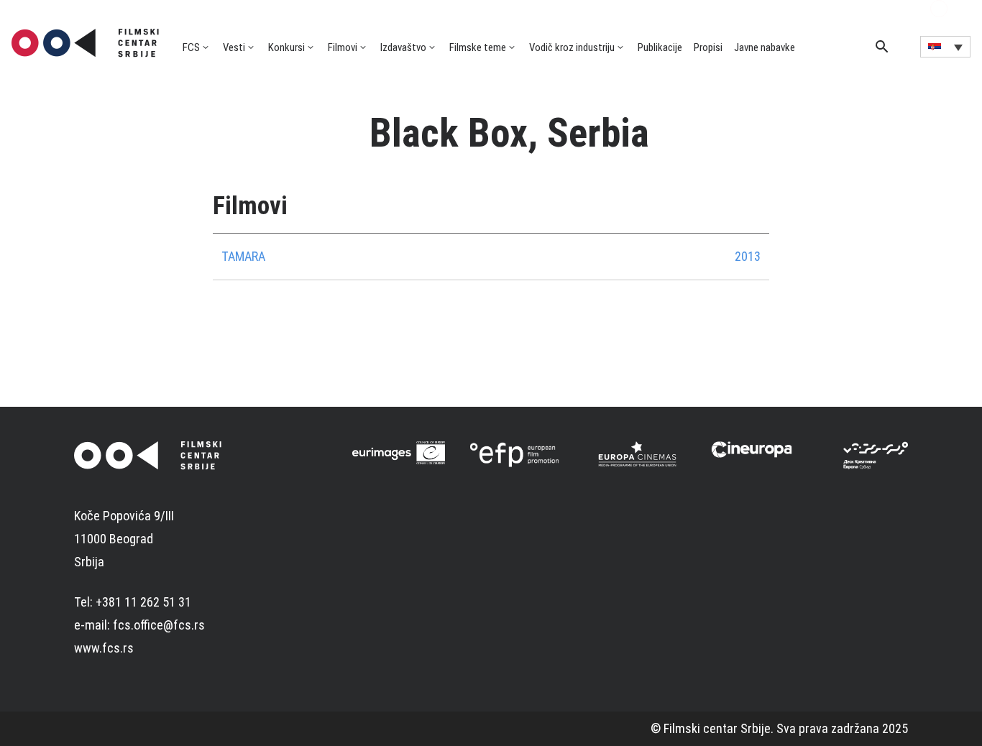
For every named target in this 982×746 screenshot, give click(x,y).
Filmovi (342, 47)
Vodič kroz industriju (572, 47)
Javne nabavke (764, 47)
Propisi (708, 47)
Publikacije (660, 47)
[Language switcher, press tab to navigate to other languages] (945, 46)
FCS (191, 47)
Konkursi (286, 47)
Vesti (234, 47)
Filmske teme (477, 47)
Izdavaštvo (403, 47)
